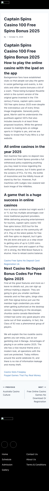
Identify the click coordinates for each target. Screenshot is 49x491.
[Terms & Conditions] (37, 465)
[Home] (12, 455)
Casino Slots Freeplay (15, 372)
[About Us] (37, 460)
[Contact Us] (37, 455)
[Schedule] (12, 460)
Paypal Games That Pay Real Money (22, 375)
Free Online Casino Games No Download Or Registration (36, 394)
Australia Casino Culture (11, 391)
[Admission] (12, 465)
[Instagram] (13, 444)
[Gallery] (12, 470)
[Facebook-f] (4, 444)
